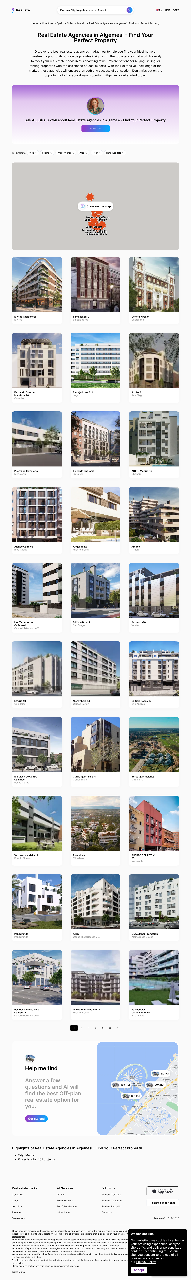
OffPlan (61, 1194)
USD (167, 10)
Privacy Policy (146, 1262)
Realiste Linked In (111, 1206)
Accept (139, 1270)
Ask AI (93, 128)
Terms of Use (18, 1272)
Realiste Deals (65, 1200)
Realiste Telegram (112, 1200)
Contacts (107, 1212)
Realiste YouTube (111, 1194)
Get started (36, 1118)
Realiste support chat (163, 1202)
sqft (176, 10)
